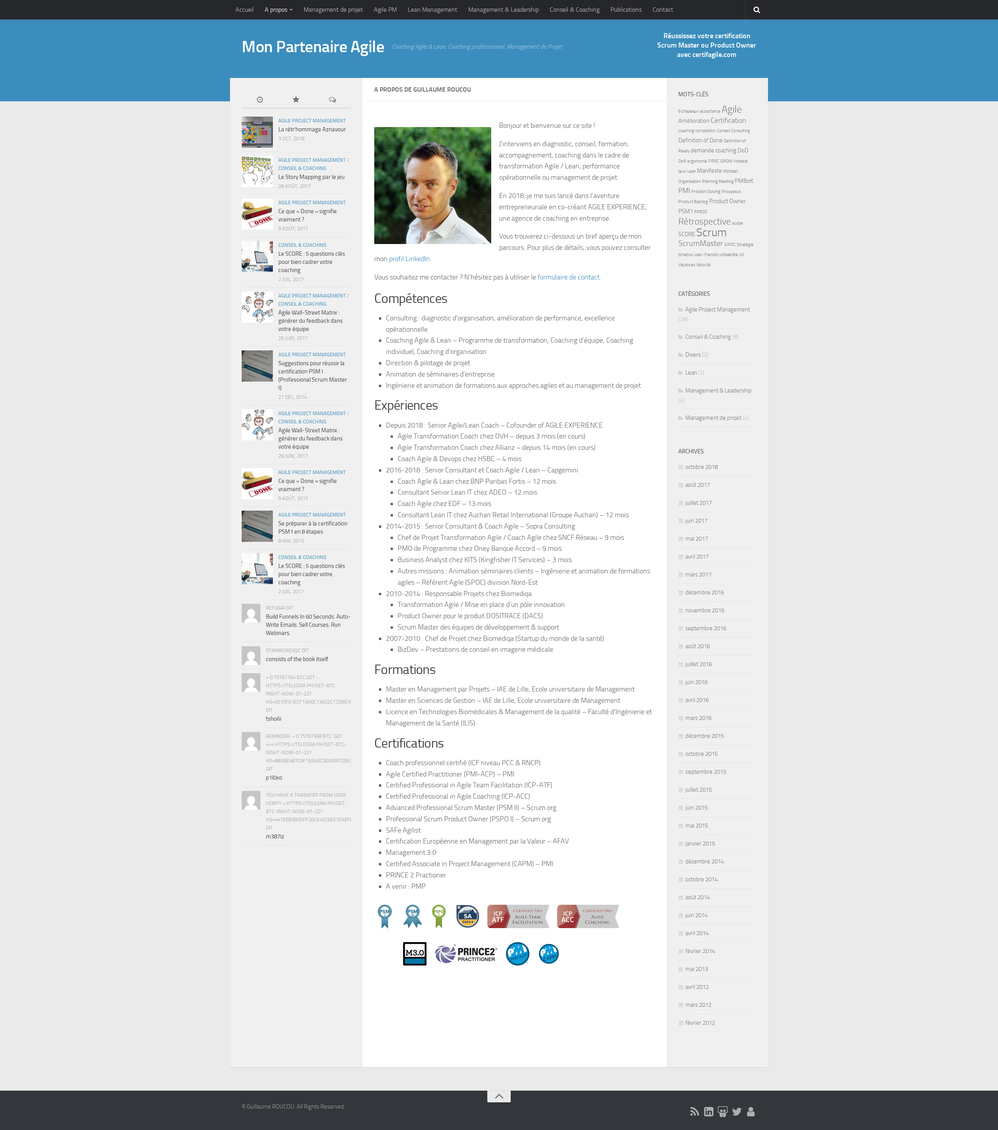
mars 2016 (698, 718)
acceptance (710, 111)
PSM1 (685, 211)
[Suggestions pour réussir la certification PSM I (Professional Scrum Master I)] (257, 366)
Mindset (730, 171)
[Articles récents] (260, 100)
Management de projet (333, 9)
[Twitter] (736, 1111)
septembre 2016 (705, 628)
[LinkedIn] (708, 1111)
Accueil (244, 9)
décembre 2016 (704, 592)
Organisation (689, 181)
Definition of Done (700, 140)
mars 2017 (698, 574)
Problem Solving (705, 191)
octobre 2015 (701, 753)
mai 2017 (696, 538)
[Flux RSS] (694, 1111)
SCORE (686, 234)
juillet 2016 (698, 664)
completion (705, 130)
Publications (626, 9)
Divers (693, 354)
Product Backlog (693, 201)
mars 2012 (698, 1004)
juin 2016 (696, 682)
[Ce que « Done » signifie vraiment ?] (257, 214)
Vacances (686, 264)
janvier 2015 (700, 843)
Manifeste (709, 170)
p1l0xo (274, 777)
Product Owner (727, 201)
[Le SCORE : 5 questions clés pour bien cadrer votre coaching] (257, 256)
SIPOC (730, 244)
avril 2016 (697, 700)
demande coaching (713, 150)
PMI (684, 191)
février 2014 (700, 951)
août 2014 (697, 897)
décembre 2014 (704, 861)
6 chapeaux (688, 111)
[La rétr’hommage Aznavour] (257, 132)
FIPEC (713, 161)
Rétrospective (704, 221)
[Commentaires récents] (333, 100)
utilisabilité (728, 254)
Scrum (711, 232)
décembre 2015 (704, 735)
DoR (682, 161)
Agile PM (385, 9)
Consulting (740, 130)
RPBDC (701, 211)
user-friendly (706, 254)
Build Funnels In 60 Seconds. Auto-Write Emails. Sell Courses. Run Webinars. (308, 625)
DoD (743, 150)
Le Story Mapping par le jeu (311, 176)
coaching (686, 130)
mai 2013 (696, 969)
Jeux (682, 171)
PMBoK (744, 180)
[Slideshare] (722, 1111)
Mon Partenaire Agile (313, 47)
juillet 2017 (698, 502)
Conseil (723, 130)
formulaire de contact (569, 277)
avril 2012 (697, 986)
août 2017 (697, 484)
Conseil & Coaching (575, 9)
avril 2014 (697, 933)
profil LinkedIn (409, 259)
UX (741, 254)
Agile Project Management (312, 121)
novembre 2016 (704, 610)
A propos (276, 9)
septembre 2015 (705, 771)
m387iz (275, 836)
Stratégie (745, 244)
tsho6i (273, 718)
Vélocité (703, 264)
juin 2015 (696, 807)
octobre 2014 (701, 879)
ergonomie (697, 161)
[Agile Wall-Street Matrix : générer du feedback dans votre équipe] (257, 307)
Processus (731, 191)
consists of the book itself (297, 659)
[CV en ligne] (750, 1111)
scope (737, 223)
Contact (663, 9)
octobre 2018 (701, 466)
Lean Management (432, 9)
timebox (685, 254)
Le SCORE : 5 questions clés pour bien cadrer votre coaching (311, 262)
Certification (728, 121)
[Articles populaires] (296, 100)
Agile (732, 109)
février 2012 (700, 1022)
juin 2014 (696, 915)
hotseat (741, 161)
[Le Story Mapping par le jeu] (257, 171)
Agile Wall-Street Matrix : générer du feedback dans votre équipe (310, 320)
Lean (691, 171)
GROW (726, 161)
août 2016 (697, 646)
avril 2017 (697, 556)
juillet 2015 (698, 789)
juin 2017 (696, 520)
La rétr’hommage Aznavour (312, 129)
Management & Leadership (503, 9)
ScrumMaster (700, 243)
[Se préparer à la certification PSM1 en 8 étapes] (257, 526)
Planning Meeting (718, 181)
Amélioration (694, 120)
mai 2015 (696, 825)
